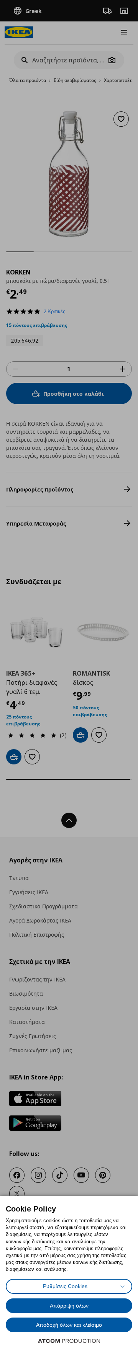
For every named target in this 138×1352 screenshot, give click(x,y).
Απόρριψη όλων (69, 1306)
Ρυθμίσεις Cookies (65, 1286)
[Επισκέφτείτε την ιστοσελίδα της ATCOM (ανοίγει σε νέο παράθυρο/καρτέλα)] (69, 1341)
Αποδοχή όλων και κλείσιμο (69, 1325)
